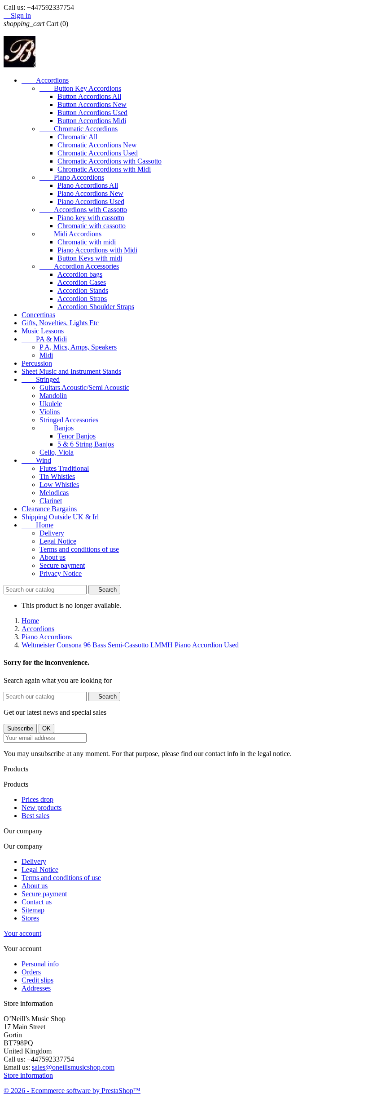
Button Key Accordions (80, 88)
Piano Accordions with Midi (97, 250)
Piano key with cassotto (90, 217)
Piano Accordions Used (90, 201)
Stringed (41, 379)
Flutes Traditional (64, 468)
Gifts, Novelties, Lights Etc (60, 323)
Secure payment (62, 565)
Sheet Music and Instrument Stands (71, 371)
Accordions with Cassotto (83, 209)
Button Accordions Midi (91, 120)
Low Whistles (59, 484)
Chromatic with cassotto (91, 226)
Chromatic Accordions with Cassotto (109, 161)
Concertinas (38, 315)
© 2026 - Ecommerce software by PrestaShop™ (72, 1090)
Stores (30, 918)
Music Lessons (43, 331)
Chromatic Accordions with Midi (104, 169)
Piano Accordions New (90, 193)
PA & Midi (44, 339)
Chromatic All (77, 137)
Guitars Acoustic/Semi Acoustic (84, 387)
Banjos (56, 428)
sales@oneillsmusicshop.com (73, 1067)
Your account (22, 933)
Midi (46, 355)
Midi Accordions (70, 234)
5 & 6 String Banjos (85, 444)
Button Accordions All (89, 96)
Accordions (45, 80)
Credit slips (37, 980)
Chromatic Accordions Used (97, 153)
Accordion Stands (82, 290)
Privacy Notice (60, 573)
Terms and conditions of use (79, 549)
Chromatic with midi (86, 242)
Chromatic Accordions (78, 129)
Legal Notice (57, 541)
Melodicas (54, 492)
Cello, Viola (56, 452)
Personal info (40, 964)
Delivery (51, 533)
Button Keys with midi (89, 258)
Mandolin (53, 395)
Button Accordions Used (92, 112)
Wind (36, 460)
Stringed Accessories (68, 420)
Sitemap (33, 910)
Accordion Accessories (79, 266)
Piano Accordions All (87, 185)
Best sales (35, 815)
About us (52, 557)
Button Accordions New (92, 104)
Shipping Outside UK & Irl (60, 517)
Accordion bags (79, 274)
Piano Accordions (71, 177)
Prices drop (37, 799)
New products (41, 807)
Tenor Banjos (76, 436)
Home (37, 525)
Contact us (37, 902)
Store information (28, 1075)
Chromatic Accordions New (97, 145)
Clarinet (50, 501)
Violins (49, 412)
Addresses (36, 988)
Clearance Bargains (49, 509)
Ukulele (50, 403)
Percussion (37, 363)
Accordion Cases (81, 282)
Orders (31, 972)
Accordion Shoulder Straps (95, 306)
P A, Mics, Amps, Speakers (78, 347)
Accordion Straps (82, 298)
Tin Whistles (57, 476)
